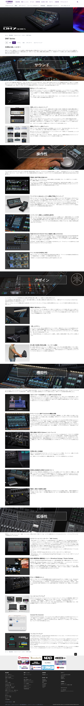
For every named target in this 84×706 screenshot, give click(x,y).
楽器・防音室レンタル (27, 679)
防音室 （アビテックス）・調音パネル (11, 690)
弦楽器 (6, 681)
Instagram (44, 686)
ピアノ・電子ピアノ (8, 674)
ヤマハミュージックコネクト (28, 682)
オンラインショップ (27, 687)
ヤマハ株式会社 (63, 689)
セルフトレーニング (38, 42)
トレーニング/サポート (33, 5)
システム (19, 42)
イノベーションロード (27, 684)
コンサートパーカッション (9, 683)
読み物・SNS (44, 1)
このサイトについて (15, 704)
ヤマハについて (64, 1)
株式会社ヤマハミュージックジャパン (67, 691)
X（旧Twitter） (44, 683)
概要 (10, 42)
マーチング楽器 (7, 682)
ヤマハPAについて (65, 5)
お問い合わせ (7, 704)
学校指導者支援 (26, 688)
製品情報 (18, 1)
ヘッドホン (7, 692)
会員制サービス (26, 686)
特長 (14, 42)
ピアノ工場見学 (26, 683)
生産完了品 (63, 678)
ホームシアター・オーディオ (10, 686)
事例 (16, 5)
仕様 (23, 42)
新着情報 (38, 1)
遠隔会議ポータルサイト (53, 5)
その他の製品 (7, 699)
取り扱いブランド (8, 695)
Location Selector (8, 701)
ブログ (43, 687)
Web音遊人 (44, 679)
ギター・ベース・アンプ (9, 678)
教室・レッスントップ (27, 674)
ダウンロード (22, 5)
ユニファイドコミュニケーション (10, 691)
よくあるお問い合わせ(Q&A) (65, 674)
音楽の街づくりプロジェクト (28, 680)
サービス (32, 1)
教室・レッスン (25, 1)
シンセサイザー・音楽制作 (9, 687)
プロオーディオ (9, 5)
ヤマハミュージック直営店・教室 (66, 684)
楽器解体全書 (44, 680)
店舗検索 (57, 1)
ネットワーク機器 (8, 696)
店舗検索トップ (63, 683)
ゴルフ (6, 698)
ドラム (6, 679)
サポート (51, 1)
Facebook (44, 684)
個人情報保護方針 (23, 704)
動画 (43, 682)
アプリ (6, 694)
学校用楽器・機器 (8, 685)
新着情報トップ (44, 674)
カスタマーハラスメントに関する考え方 (35, 704)
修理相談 (62, 677)
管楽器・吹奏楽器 (8, 677)
